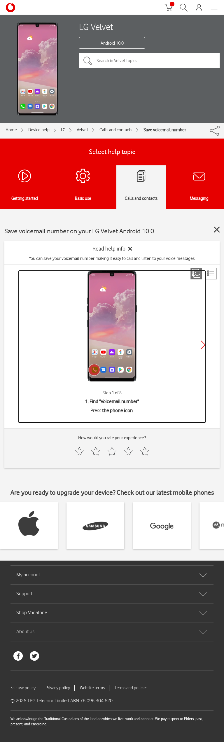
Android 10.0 (112, 43)
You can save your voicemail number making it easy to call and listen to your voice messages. (112, 258)
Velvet (82, 129)
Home (11, 129)
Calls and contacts (115, 129)
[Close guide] (217, 229)
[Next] (203, 344)
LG (63, 129)
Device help (39, 129)
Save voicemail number (165, 129)
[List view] (211, 273)
